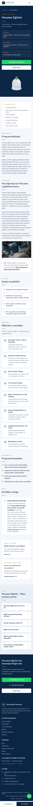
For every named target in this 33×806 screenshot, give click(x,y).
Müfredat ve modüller (12, 117)
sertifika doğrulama (13, 529)
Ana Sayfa (4, 10)
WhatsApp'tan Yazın (17, 680)
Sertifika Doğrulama (7, 732)
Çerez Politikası (23, 796)
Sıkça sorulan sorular (12, 126)
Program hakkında (11, 107)
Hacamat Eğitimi (6, 721)
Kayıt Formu (16, 67)
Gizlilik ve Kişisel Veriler (12, 796)
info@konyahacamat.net (11, 781)
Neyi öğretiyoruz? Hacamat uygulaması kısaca (17, 111)
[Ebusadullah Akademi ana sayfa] (9, 3)
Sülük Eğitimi (5, 724)
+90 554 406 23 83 (17, 685)
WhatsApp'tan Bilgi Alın (16, 62)
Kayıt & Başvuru (6, 754)
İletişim (4, 751)
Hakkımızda (5, 746)
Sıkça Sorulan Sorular (8, 748)
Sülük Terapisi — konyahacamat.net (12, 761)
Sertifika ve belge (11, 123)
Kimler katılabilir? (10, 114)
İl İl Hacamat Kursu (7, 726)
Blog (3, 743)
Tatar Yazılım (19, 798)
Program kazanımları (11, 120)
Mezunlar (4, 734)
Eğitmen (4, 729)
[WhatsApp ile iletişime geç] (29, 796)
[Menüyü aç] (29, 3)
